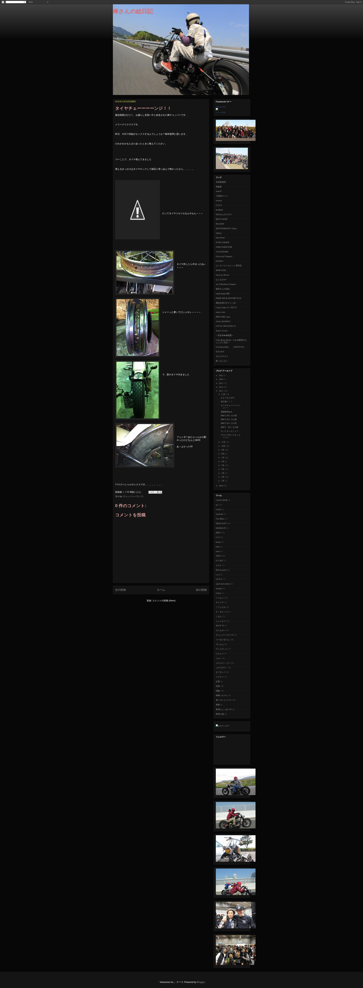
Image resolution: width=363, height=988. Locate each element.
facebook (219, 514)
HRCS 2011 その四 (229, 415)
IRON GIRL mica (223, 316)
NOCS (218, 555)
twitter (218, 593)
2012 (221, 387)
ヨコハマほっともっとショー (231, 436)
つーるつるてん (223, 639)
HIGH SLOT (221, 523)
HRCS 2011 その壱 (229, 427)
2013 (221, 383)
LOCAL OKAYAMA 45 (226, 326)
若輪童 (219, 186)
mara (218, 551)
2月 (223, 477)
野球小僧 (220, 714)
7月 (223, 457)
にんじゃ (220, 653)
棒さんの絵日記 (133, 11)
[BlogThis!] (152, 492)
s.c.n (218, 574)
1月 (223, 480)
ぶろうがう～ (222, 667)
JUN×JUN (220, 351)
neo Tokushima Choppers (226, 284)
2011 (221, 390)
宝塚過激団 (221, 182)
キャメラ (220, 602)
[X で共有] (155, 492)
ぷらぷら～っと (223, 662)
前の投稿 (201, 589)
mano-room (220, 312)
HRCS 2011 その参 (229, 419)
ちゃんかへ (221, 630)
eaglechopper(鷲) (223, 293)
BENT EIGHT (222, 219)
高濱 (218, 686)
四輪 (218, 690)
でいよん (220, 644)
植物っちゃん (222, 695)
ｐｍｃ (219, 565)
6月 (223, 461)
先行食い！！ (227, 401)
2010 (221, 485)
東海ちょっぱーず (224, 709)
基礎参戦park (226, 411)
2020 (221, 379)
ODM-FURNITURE (224, 247)
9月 (223, 449)
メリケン (220, 676)
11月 (223, 442)
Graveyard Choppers (224, 256)
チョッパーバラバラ (133, 496)
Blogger (201, 982)
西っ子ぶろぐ (222, 361)
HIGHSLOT (221, 528)
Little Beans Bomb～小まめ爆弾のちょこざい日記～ (231, 341)
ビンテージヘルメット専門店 (229, 265)
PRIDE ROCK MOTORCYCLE (228, 298)
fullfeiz (219, 233)
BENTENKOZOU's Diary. (226, 228)
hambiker (219, 261)
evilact (218, 509)
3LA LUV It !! (222, 356)
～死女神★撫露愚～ (225, 335)
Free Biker (220, 518)
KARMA (219, 209)
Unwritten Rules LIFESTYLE (230, 347)
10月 (223, 446)
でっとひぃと (222, 648)
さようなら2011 (228, 397)
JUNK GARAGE (222, 242)
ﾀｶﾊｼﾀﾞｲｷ (220, 625)
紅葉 (218, 681)
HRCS (218, 532)
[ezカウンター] (223, 725)
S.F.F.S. (219, 205)
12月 (223, 394)
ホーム (161, 589)
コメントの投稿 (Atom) (163, 600)
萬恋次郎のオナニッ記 (226, 302)
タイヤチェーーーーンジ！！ (231, 406)
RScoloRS (220, 223)
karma (218, 542)
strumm (219, 200)
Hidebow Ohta (221, 107)
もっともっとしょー (230, 431)
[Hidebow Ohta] (217, 109)
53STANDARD (222, 251)
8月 (223, 453)
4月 (223, 469)
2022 (221, 375)
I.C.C (218, 537)
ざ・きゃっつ (222, 611)
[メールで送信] (149, 492)
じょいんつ (221, 621)
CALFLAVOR (221, 500)
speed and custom (223, 583)
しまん (219, 616)
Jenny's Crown (221, 330)
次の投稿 (120, 589)
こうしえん (221, 607)
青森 (218, 704)
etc (217, 504)
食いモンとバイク (224, 700)
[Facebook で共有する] (158, 492)
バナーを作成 (220, 112)
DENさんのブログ (224, 214)
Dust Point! (220, 237)
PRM (117, 484)
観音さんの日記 (223, 288)
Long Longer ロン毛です (226, 307)
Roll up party (221, 569)
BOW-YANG (221, 270)
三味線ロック (222, 195)
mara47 (219, 191)
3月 (223, 473)
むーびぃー (221, 672)
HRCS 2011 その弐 (229, 423)
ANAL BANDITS (223, 321)
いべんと (220, 597)
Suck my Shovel (222, 275)
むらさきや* (221, 279)
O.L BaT (219, 560)
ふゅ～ (219, 658)
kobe (218, 546)
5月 (223, 465)
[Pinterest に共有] (160, 492)
